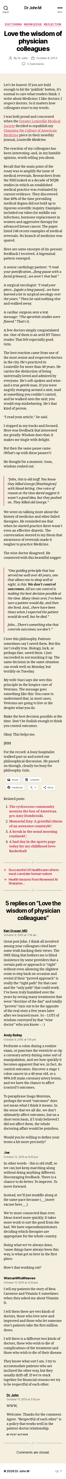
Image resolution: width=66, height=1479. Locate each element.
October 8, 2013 (46, 58)
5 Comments (35, 64)
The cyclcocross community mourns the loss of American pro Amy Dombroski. (32, 811)
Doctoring (13, 24)
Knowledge (33, 24)
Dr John (23, 58)
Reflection (52, 24)
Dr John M (32, 8)
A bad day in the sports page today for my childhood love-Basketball (32, 846)
